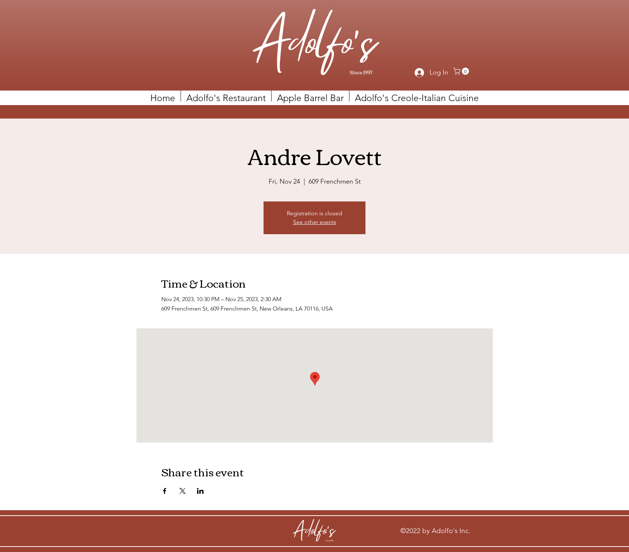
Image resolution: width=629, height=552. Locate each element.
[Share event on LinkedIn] (200, 491)
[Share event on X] (182, 491)
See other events (314, 222)
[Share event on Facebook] (164, 491)
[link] (462, 71)
